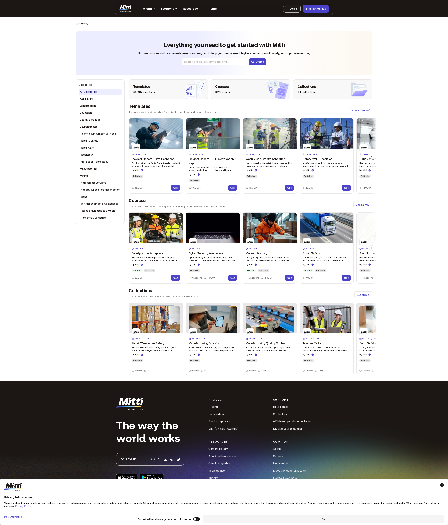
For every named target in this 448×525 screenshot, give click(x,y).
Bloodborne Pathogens (374, 253)
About (277, 449)
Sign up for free (316, 8)
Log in (294, 8)
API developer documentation (292, 421)
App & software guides (222, 456)
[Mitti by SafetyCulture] (125, 8)
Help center (280, 407)
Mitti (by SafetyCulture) (223, 429)
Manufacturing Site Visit (205, 343)
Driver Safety (311, 253)
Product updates (219, 421)
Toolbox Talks (312, 343)
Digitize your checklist (287, 429)
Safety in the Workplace (147, 253)
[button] (156, 156)
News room (280, 463)
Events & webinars (285, 478)
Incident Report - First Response (153, 159)
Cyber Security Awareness (206, 253)
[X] (159, 459)
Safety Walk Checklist (317, 159)
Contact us (280, 414)
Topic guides (216, 471)
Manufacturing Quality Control (266, 343)
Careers (278, 456)
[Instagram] (178, 459)
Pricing (213, 407)
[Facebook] (172, 459)
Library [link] (84, 23)
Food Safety (367, 343)
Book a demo (216, 414)
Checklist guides (219, 463)
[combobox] (214, 61)
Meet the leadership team (289, 471)
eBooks (213, 478)
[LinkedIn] (165, 459)
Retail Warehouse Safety (148, 343)
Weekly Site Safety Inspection (265, 159)
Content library (218, 449)
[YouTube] (153, 459)
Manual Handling (256, 253)
